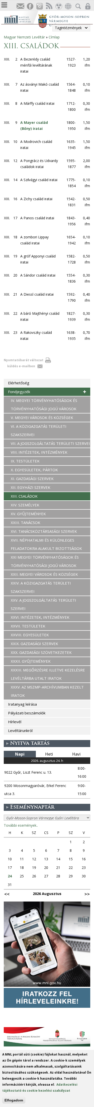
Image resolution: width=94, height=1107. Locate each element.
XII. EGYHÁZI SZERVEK (30, 487)
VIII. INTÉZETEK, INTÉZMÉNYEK (39, 452)
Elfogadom (14, 1100)
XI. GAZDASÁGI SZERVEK (32, 478)
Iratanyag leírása (22, 704)
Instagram (39, 6)
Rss (48, 6)
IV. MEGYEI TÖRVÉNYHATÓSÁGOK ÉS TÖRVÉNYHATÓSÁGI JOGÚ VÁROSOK (44, 404)
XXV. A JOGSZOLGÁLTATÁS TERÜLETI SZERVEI (43, 604)
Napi (20, 754)
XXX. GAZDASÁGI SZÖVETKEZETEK (41, 652)
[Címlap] (21, 19)
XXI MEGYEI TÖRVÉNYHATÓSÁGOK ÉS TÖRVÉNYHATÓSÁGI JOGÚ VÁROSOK (45, 561)
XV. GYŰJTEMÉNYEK (28, 513)
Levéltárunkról (20, 730)
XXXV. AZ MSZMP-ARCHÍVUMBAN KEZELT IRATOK (47, 691)
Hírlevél (14, 721)
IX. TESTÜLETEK (25, 460)
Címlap (54, 37)
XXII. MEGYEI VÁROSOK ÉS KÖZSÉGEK (44, 574)
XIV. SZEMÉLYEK (25, 504)
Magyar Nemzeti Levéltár (24, 37)
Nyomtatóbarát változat (23, 360)
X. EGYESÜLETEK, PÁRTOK (34, 469)
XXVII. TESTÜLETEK (28, 625)
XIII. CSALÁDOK (24, 496)
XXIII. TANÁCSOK (25, 522)
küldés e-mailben (21, 366)
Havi (76, 754)
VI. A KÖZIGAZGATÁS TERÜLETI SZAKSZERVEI (38, 430)
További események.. (21, 825)
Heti (49, 754)
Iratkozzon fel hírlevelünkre (20, 6)
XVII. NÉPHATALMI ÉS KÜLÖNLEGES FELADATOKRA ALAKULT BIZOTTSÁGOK (46, 544)
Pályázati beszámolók (26, 712)
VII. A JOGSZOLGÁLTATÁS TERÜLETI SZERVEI (50, 443)
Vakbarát (58, 6)
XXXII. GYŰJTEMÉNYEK (31, 661)
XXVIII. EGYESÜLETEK (30, 634)
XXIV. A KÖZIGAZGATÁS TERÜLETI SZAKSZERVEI (41, 587)
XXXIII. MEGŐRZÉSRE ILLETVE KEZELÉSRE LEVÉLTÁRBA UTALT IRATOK (48, 674)
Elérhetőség (18, 382)
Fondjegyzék (19, 391)
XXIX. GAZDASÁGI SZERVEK (34, 643)
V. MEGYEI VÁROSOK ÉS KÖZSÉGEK (42, 417)
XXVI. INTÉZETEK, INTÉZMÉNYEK (40, 617)
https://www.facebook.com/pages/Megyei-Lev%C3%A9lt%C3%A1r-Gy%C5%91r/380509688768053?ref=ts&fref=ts (29, 6)
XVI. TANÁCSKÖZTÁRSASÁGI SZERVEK (44, 531)
